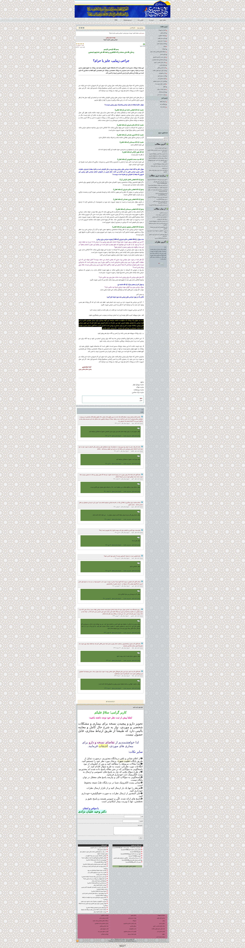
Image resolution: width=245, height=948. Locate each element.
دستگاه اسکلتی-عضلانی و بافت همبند (158, 52)
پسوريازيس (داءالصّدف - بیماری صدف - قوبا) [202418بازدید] (127, 848)
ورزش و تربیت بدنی (161, 95)
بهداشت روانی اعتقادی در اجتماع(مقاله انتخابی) (158, 158)
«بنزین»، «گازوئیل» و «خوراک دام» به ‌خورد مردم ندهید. (157, 231)
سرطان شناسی (163, 65)
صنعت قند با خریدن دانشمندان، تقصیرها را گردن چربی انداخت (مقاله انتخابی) (94, 888)
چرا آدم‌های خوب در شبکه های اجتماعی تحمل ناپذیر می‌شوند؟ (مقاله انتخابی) (95, 894)
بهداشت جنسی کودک (101, 875)
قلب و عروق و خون (162, 76)
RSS (116, 20)
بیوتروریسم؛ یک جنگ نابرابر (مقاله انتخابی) (96, 860)
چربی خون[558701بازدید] (161, 199)
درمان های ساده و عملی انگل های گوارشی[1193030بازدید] (160, 182)
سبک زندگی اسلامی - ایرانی (160, 62)
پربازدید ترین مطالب (157, 176)
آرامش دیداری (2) (102, 850)
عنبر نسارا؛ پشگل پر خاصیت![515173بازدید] (158, 205)
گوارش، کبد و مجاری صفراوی (159, 81)
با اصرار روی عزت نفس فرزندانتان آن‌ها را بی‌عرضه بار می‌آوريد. (95, 867)
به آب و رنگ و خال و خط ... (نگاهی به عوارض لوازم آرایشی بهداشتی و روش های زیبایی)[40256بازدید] (128, 859)
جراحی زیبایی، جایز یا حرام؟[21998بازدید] (131, 850)
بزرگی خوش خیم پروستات (162, 219)
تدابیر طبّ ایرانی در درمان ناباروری (98, 848)
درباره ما (151, 20)
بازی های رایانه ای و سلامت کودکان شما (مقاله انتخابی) (158, 224)
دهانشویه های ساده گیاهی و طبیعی (159, 217)
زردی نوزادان (164, 168)
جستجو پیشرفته (128, 20)
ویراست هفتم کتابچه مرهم (100, 912)
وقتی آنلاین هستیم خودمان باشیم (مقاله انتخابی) (94, 864)
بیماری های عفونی (162, 38)
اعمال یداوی (163, 33)
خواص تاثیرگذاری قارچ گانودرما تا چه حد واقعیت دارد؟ (94, 858)
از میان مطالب (160, 209)
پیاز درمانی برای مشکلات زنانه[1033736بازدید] (158, 185)
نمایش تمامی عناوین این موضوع (127, 866)
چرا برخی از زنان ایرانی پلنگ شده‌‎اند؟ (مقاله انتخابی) (94, 877)
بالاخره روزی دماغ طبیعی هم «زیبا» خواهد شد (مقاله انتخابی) (95, 898)
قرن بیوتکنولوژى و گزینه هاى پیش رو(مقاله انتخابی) (158, 228)
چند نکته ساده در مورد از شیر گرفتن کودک (159, 166)
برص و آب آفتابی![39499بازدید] (133, 862)
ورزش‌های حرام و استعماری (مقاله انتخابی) (96, 908)
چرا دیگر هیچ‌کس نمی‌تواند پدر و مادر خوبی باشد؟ (94, 879)
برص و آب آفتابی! (163, 213)
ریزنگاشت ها (163, 104)
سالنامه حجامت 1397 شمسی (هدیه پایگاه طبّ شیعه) (93, 910)
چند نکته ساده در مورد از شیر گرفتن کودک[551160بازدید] (160, 202)
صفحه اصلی (163, 20)
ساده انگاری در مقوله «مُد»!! (161, 215)
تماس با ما (140, 20)
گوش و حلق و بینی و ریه (160, 84)
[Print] (144, 44)
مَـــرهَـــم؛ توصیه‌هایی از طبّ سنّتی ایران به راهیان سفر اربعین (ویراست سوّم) (94, 853)
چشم (165, 46)
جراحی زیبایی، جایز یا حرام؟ (115, 33)
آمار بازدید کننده (122, 945)
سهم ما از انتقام (131, 28)
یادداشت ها (163, 107)
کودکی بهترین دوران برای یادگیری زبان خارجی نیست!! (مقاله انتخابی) (93, 905)
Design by (122, 946)
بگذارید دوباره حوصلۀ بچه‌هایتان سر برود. (96, 870)
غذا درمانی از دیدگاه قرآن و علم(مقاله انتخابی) (158, 154)
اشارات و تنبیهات (162, 30)
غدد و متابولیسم (162, 73)
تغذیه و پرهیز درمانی (161, 44)
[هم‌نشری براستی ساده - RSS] (77, 941)
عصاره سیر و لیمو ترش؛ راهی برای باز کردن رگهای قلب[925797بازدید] (157, 190)
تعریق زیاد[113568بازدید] (135, 856)
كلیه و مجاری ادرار (162, 79)
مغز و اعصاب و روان (161, 89)
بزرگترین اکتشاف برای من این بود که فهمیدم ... (95, 856)
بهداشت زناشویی (162, 36)
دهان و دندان (163, 54)
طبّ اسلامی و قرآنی (161, 68)
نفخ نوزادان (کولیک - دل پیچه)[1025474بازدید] (157, 187)
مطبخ (164, 87)
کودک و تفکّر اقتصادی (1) (100, 862)
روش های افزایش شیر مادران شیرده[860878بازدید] (161, 194)
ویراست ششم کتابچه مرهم (100, 885)
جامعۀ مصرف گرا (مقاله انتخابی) (98, 891)
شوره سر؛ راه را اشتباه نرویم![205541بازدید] (131, 854)
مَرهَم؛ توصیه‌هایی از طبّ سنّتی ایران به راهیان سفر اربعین (158, 235)
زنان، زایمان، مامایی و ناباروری (159, 57)
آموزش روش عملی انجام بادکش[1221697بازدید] (157, 179)
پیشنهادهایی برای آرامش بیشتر (99, 881)
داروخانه (164, 49)
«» (124, 761)
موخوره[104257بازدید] (135, 852)
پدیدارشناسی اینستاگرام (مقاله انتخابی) (96, 883)
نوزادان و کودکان (162, 92)
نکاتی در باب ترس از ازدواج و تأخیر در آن (97, 872)
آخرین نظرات (160, 242)
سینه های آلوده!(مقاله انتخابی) (161, 238)
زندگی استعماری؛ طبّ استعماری (159, 60)
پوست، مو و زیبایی (162, 41)
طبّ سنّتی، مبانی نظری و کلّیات (159, 70)
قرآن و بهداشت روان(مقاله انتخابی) (160, 164)
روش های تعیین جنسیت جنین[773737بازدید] (157, 197)
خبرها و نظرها (163, 102)
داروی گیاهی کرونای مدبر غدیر (161, 148)
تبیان (141, 400)
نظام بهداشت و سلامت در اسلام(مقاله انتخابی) (158, 156)
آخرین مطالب (160, 144)
